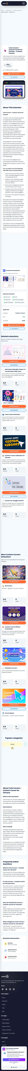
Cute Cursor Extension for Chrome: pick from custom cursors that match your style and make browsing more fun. (13, 418)
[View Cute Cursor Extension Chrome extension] (14, 397)
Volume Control (6, 1026)
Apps (3, 1011)
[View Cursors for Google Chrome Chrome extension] (14, 483)
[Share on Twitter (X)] (10, 989)
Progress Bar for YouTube (8, 1033)
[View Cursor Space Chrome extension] (14, 696)
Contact (4, 1045)
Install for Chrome (15, 73)
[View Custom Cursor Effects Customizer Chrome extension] (14, 614)
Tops (3, 1008)
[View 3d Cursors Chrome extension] (14, 572)
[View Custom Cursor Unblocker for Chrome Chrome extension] (14, 442)
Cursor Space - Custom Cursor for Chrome (13, 715)
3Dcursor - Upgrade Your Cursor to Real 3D (12, 588)
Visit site (15, 77)
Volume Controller (6, 1030)
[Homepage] (5, 3)
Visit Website (14, 328)
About (3, 1041)
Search (4, 1004)
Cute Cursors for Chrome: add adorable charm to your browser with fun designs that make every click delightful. (14, 375)
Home (3, 997)
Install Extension (14, 361)
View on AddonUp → (14, 1062)
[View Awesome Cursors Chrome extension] (14, 655)
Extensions (4, 1001)
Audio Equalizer (5, 1023)
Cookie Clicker (5, 1019)
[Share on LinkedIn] (13, 989)
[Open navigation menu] (24, 3)
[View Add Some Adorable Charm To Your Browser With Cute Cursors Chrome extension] (14, 352)
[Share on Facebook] (2, 989)
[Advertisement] (14, 29)
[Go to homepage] (5, 976)
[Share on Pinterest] (6, 989)
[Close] (24, 1049)
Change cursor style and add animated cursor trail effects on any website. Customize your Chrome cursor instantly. (13, 633)
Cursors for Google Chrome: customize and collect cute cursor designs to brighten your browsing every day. (13, 505)
